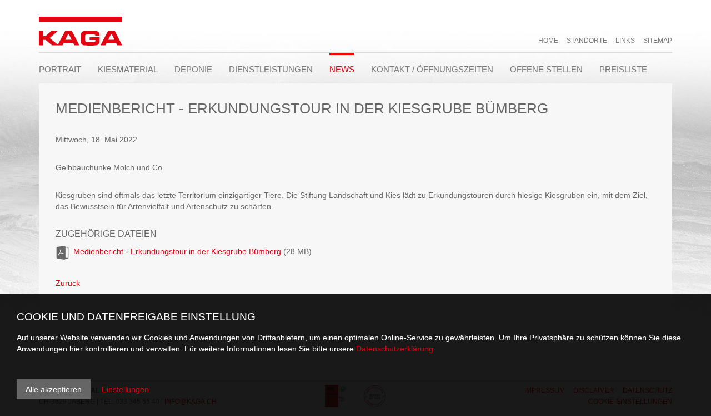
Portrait (60, 69)
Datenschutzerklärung (394, 348)
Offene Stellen (546, 69)
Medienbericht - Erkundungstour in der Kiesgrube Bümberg (177, 251)
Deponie (193, 69)
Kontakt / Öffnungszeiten (432, 69)
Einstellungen (125, 389)
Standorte (587, 40)
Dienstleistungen (271, 69)
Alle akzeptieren (54, 389)
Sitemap (657, 40)
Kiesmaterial (128, 69)
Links (625, 40)
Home (548, 40)
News (341, 69)
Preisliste (623, 69)
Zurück (68, 283)
